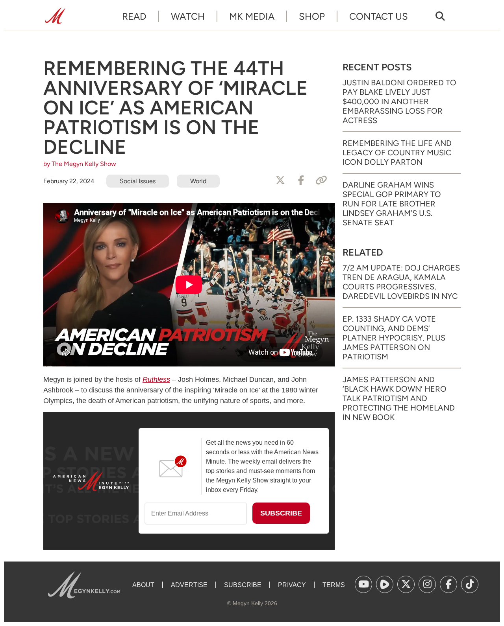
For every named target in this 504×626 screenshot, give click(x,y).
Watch (188, 16)
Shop (312, 16)
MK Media (251, 16)
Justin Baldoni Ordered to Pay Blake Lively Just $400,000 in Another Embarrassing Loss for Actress (399, 101)
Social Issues (138, 181)
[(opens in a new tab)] (363, 584)
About (143, 585)
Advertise (189, 585)
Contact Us (378, 16)
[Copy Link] (321, 180)
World (198, 181)
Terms (333, 585)
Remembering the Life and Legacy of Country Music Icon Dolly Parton (397, 152)
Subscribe (242, 585)
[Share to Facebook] (300, 180)
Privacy (292, 585)
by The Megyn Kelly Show (79, 164)
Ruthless (156, 379)
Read (134, 16)
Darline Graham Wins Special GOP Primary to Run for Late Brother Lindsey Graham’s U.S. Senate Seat (392, 203)
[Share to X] (280, 180)
